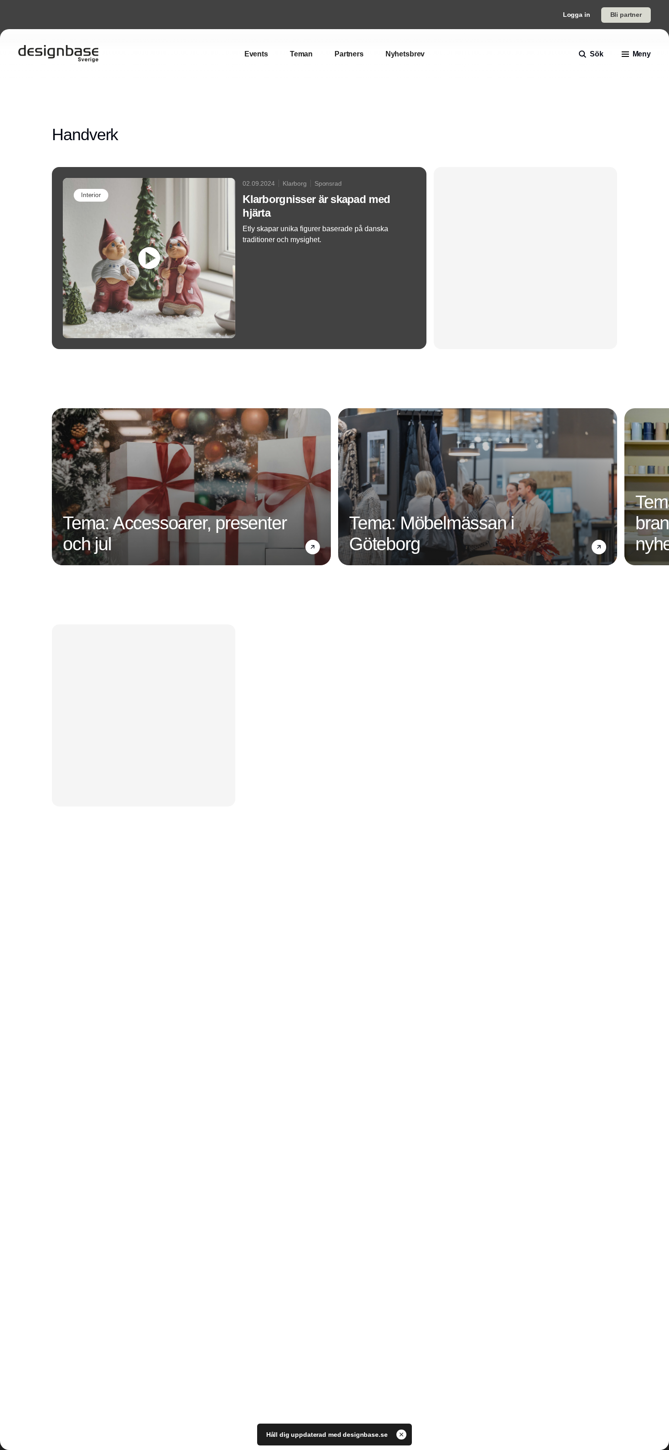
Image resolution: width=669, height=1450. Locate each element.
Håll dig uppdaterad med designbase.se (328, 1434)
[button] (312, 547)
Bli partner (626, 14)
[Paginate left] (59, 487)
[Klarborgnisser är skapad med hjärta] (239, 258)
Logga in (576, 14)
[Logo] (58, 54)
